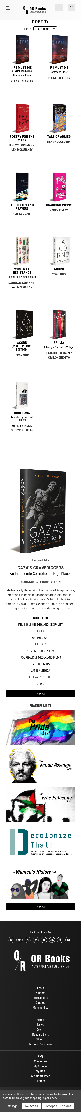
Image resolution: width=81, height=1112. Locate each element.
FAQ (40, 1056)
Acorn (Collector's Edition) (22, 346)
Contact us (40, 1061)
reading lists (40, 705)
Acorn (59, 269)
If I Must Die (58, 67)
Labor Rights (40, 664)
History (40, 644)
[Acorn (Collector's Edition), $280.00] (22, 324)
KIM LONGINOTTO (59, 357)
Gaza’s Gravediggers (40, 568)
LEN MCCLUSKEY (22, 149)
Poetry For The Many (22, 138)
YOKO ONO (59, 274)
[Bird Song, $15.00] (22, 395)
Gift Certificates (40, 1076)
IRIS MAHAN (24, 287)
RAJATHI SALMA (56, 353)
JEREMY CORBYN (19, 145)
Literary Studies (40, 677)
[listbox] (45, 28)
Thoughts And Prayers (22, 207)
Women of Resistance (22, 270)
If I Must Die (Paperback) (22, 69)
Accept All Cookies (58, 1106)
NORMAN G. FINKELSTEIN (40, 582)
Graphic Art (40, 638)
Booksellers (41, 998)
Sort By (27, 28)
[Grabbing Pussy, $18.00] (59, 187)
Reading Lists (40, 1034)
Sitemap (41, 1081)
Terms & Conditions (40, 1044)
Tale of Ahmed (59, 136)
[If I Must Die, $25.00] (59, 49)
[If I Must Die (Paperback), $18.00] (22, 49)
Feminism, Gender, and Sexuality (40, 624)
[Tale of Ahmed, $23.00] (59, 118)
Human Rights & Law (40, 651)
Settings (12, 1106)
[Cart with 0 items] (71, 7)
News (40, 1024)
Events (41, 1029)
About (40, 988)
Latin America (40, 670)
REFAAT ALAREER (22, 81)
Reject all (31, 1106)
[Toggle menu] (7, 8)
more (69, 608)
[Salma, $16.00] (59, 324)
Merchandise (40, 1007)
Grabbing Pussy (59, 205)
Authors (40, 993)
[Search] (59, 7)
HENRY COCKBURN (59, 142)
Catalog (40, 1003)
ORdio (40, 684)
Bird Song (22, 413)
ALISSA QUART (22, 214)
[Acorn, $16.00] (59, 251)
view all (40, 693)
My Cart (40, 1071)
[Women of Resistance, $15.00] (22, 251)
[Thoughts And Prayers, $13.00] (22, 187)
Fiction (41, 631)
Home (40, 1020)
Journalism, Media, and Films (40, 657)
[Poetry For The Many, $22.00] (22, 118)
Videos (40, 1039)
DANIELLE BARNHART (22, 283)
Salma (59, 342)
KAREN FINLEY (59, 210)
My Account (41, 1066)
